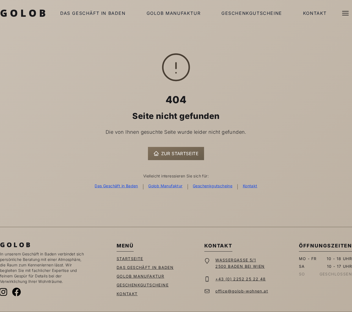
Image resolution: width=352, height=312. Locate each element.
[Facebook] (16, 292)
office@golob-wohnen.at (241, 291)
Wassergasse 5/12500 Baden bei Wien (240, 263)
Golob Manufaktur (174, 13)
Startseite (130, 258)
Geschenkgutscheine (251, 13)
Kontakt (315, 13)
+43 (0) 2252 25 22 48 (240, 279)
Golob (24, 13)
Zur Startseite (180, 153)
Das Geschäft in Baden (93, 13)
